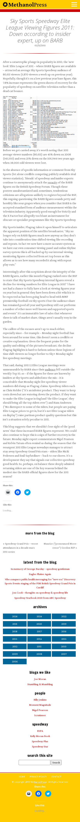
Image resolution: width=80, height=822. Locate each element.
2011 (39, 646)
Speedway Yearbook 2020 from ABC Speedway (40, 597)
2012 (14, 646)
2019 (63, 623)
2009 (15, 653)
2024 (39, 616)
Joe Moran (40, 678)
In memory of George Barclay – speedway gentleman (40, 568)
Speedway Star (40, 746)
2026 (14, 616)
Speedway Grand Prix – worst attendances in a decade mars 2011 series (20, 547)
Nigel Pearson (40, 710)
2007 (64, 653)
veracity (52, 182)
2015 (14, 638)
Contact (56, 777)
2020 (39, 623)
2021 (14, 623)
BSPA (40, 730)
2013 (63, 638)
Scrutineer (40, 715)
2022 (63, 616)
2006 (15, 661)
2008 (39, 653)
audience (50, 369)
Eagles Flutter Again (40, 574)
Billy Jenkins (40, 699)
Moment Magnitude (40, 704)
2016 (63, 631)
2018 (14, 631)
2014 (39, 638)
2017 (39, 631)
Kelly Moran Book (40, 736)
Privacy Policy (38, 777)
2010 (63, 646)
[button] (74, 4)
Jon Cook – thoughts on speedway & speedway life (40, 592)
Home (22, 777)
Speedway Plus (40, 741)
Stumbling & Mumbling (40, 684)
